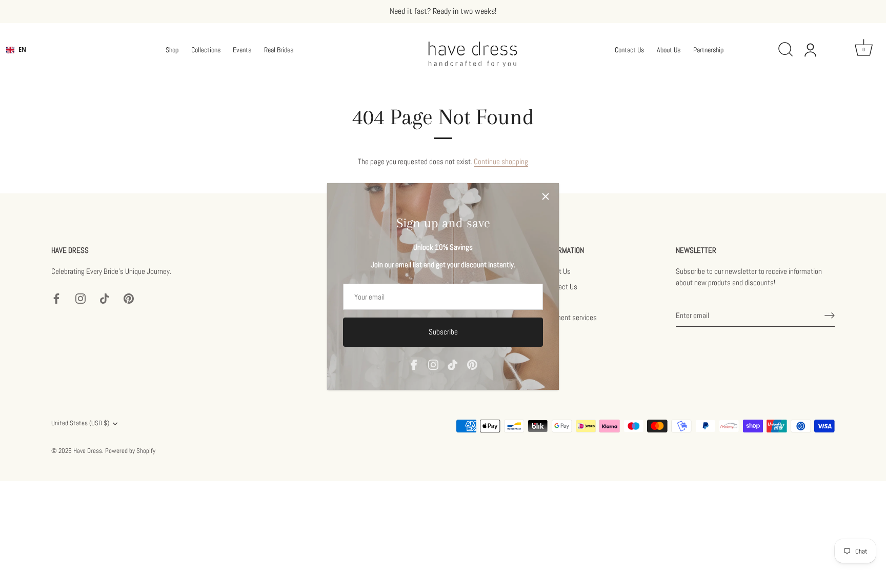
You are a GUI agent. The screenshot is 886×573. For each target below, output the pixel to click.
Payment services (571, 317)
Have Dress (87, 451)
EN (22, 49)
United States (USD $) (80, 423)
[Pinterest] (472, 364)
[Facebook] (414, 364)
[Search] (788, 49)
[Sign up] (829, 315)
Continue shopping (501, 161)
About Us (668, 49)
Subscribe (443, 332)
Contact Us (629, 49)
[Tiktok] (453, 364)
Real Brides (278, 49)
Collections (205, 49)
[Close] (545, 196)
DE (22, 58)
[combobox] (16, 50)
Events (242, 49)
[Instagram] (433, 364)
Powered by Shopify (130, 451)
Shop (172, 49)
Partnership (708, 49)
